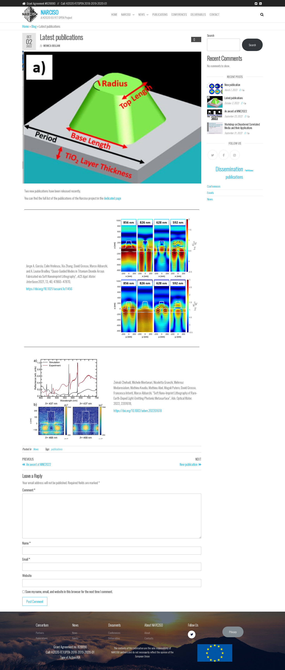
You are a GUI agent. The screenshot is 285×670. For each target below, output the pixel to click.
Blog (33, 26)
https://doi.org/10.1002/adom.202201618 (138, 410)
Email (26, 559)
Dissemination (229, 168)
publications (56, 449)
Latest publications (234, 98)
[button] (233, 632)
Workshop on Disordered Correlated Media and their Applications (242, 126)
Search (210, 35)
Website (27, 575)
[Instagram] (235, 155)
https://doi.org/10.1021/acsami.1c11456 (49, 288)
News (141, 14)
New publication (232, 84)
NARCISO (50, 12)
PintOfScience (249, 170)
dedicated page (112, 198)
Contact (214, 14)
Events (210, 192)
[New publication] (215, 88)
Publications (160, 14)
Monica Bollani (51, 45)
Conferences (179, 14)
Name (26, 543)
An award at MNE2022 (236, 111)
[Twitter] (213, 155)
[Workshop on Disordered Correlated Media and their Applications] (215, 128)
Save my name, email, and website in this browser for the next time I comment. (69, 591)
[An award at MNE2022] (215, 115)
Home (114, 14)
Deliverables (198, 14)
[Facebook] (224, 155)
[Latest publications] (215, 101)
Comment (28, 489)
